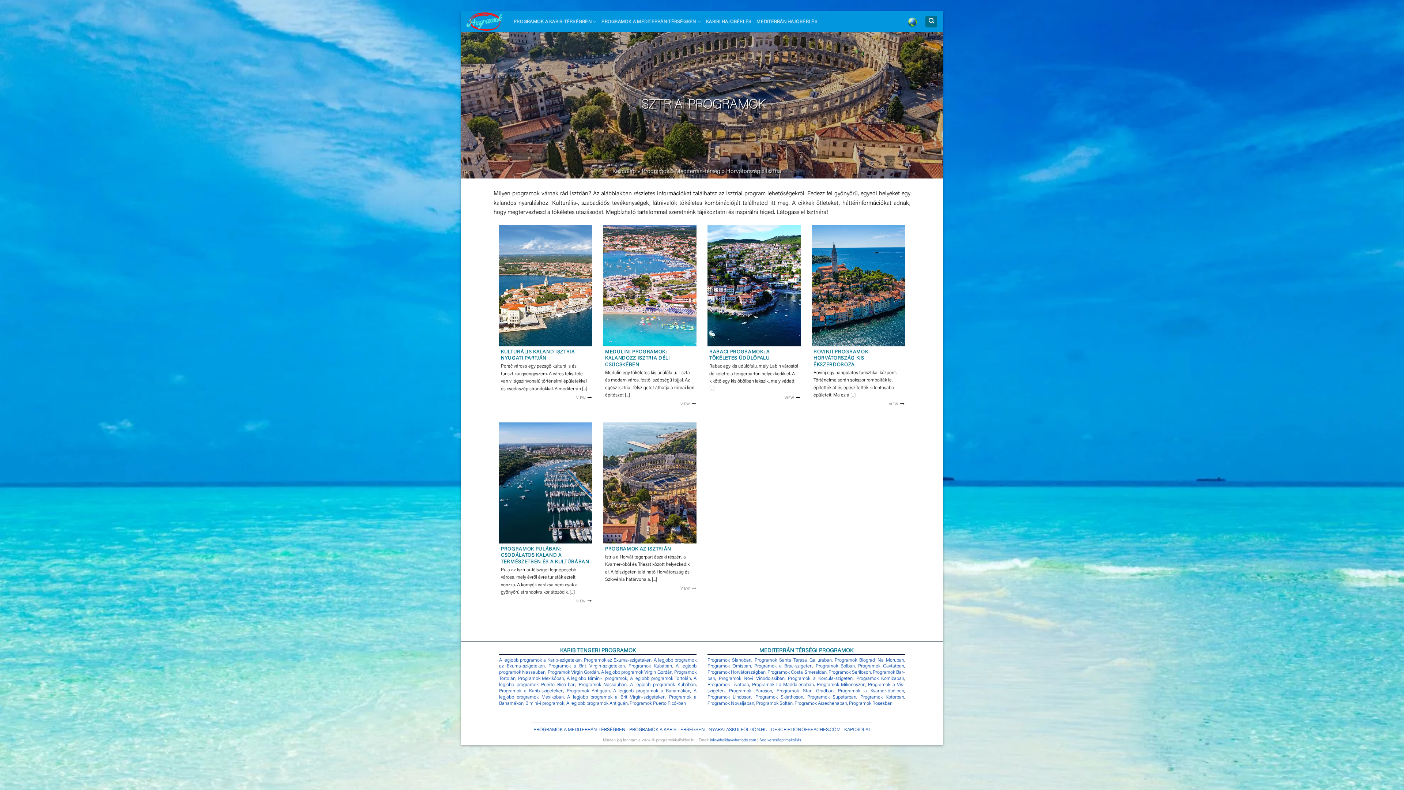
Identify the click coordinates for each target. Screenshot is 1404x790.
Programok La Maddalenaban (783, 684)
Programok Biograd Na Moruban (869, 660)
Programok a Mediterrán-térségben (648, 22)
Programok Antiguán (588, 691)
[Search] (931, 22)
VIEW (581, 398)
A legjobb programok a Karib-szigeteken (540, 660)
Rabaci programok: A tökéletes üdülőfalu (739, 355)
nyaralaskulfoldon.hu (738, 729)
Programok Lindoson (729, 697)
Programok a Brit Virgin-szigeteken (586, 666)
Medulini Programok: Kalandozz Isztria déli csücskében (637, 359)
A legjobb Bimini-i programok (597, 678)
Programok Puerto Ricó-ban (658, 703)
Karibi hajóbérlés (728, 22)
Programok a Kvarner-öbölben (871, 691)
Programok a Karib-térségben (553, 22)
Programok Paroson (750, 691)
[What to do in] (912, 21)
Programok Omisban (729, 666)
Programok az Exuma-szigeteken (618, 660)
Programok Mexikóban (541, 678)
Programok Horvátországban (736, 672)
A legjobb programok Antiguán (597, 703)
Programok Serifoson (850, 672)
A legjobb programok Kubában (663, 684)
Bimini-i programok (545, 703)
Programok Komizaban (880, 678)
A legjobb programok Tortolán (660, 678)
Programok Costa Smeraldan (796, 672)
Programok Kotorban (882, 697)
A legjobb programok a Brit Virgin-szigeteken (616, 697)
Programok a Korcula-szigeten (820, 678)
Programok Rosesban (870, 703)
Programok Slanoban (729, 660)
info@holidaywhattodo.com (733, 740)
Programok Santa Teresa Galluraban (793, 660)
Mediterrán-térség (697, 171)
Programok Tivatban (728, 684)
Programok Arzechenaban (821, 703)
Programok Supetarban (831, 697)
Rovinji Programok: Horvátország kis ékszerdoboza (842, 359)
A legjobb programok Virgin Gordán (636, 672)
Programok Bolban (835, 666)
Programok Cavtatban (881, 666)
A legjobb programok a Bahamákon (651, 691)
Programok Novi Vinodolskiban (752, 678)
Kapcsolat (857, 729)
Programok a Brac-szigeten (783, 666)
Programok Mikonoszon (841, 684)
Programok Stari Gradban (805, 691)
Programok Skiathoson (779, 697)
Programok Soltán (774, 703)
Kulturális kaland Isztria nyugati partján (538, 355)
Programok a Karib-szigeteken (531, 691)
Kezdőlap (624, 171)
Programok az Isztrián (638, 549)
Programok (655, 171)
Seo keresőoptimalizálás (780, 740)
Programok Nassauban (603, 684)
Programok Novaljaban (730, 703)
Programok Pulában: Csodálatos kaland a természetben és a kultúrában (545, 556)
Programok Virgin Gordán (573, 672)
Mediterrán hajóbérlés (786, 22)
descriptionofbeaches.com (806, 729)
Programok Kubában (650, 666)
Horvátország (743, 171)
